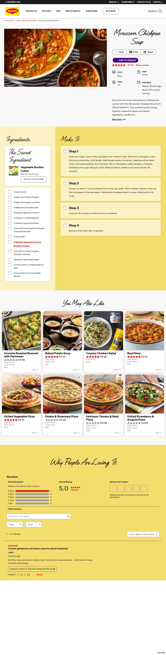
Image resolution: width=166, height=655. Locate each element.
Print (135, 52)
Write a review (142, 65)
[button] (119, 119)
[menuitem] (31, 11)
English (113, 2)
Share (150, 52)
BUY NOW (111, 11)
